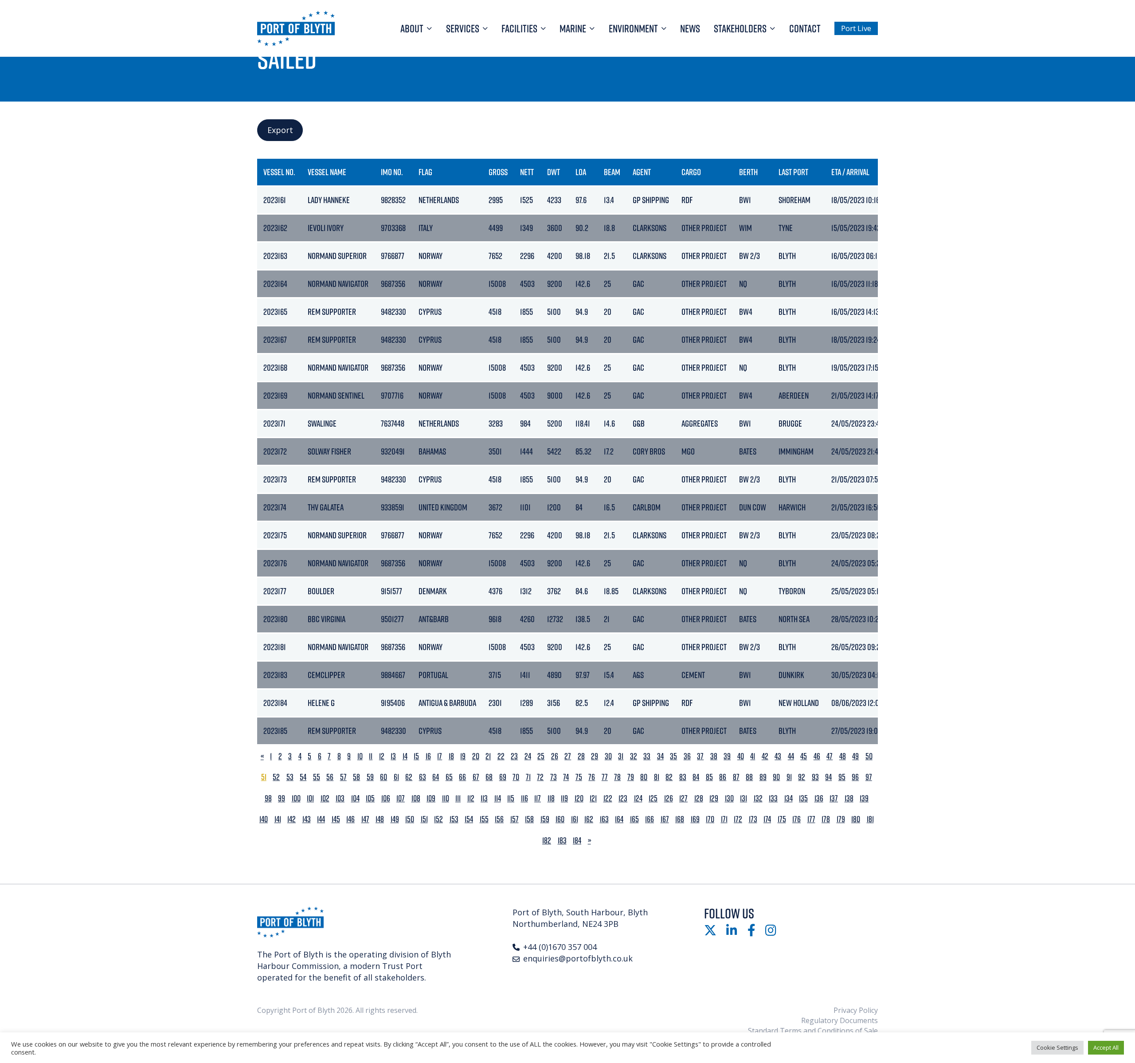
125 (653, 798)
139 (864, 798)
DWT (553, 172)
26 (554, 756)
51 (263, 777)
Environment (633, 28)
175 (782, 819)
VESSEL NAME (327, 172)
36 (687, 756)
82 (669, 777)
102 (325, 798)
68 (489, 777)
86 (722, 777)
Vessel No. (279, 172)
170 (710, 819)
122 (607, 798)
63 (422, 777)
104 (355, 798)
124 (638, 798)
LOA (580, 172)
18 (451, 756)
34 (660, 756)
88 (749, 777)
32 (633, 756)
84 (696, 777)
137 (834, 798)
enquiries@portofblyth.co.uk (578, 958)
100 (296, 798)
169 (695, 819)
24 (527, 756)
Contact (805, 28)
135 (803, 798)
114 (497, 798)
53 (290, 777)
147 (365, 819)
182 (546, 840)
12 (381, 756)
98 (268, 798)
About (411, 28)
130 (729, 798)
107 (400, 798)
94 (828, 777)
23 (514, 756)
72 (540, 777)
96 (855, 777)
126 (668, 798)
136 (818, 798)
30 (608, 756)
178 (826, 819)
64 (435, 777)
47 (829, 756)
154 (469, 819)
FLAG (425, 172)
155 (484, 819)
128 (698, 798)
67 (476, 777)
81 (656, 777)
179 (841, 819)
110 (445, 798)
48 (842, 756)
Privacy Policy (856, 1010)
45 (803, 756)
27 (567, 756)
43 (778, 756)
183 (562, 840)
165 (634, 819)
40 (740, 756)
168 (679, 819)
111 (458, 798)
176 (796, 819)
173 (753, 819)
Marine (573, 28)
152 (438, 819)
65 (449, 777)
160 (560, 819)
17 (439, 756)
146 (350, 819)
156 (499, 819)
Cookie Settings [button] (1057, 1047)
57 (343, 777)
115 (510, 798)
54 (303, 777)
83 (682, 777)
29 (594, 756)
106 (385, 798)
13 (393, 756)
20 (475, 756)
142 (291, 819)
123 (622, 798)
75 (578, 777)
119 (564, 798)
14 (405, 756)
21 (488, 756)
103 (340, 798)
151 (424, 819)
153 (454, 819)
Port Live (856, 28)
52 (276, 777)
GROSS (498, 172)
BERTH (748, 172)
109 (431, 798)
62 (408, 777)
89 (763, 777)
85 (709, 777)
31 (620, 756)
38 (713, 756)
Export (280, 130)
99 (281, 798)
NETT (527, 172)
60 (383, 777)
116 (524, 798)
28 (581, 756)
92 (801, 777)
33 (646, 756)
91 (789, 777)
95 (841, 777)
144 (321, 819)
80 (643, 777)
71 (528, 777)
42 (765, 756)
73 (553, 777)
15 (416, 756)
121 (593, 798)
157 (514, 819)
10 (360, 756)
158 (529, 819)
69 (502, 777)
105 (370, 798)
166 (649, 819)
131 (743, 798)
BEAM (612, 172)
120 (579, 798)
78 (617, 777)
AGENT (642, 172)
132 (758, 798)
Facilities (519, 28)
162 (588, 819)
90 (776, 777)
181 (870, 819)
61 (396, 777)
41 (752, 756)
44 (791, 756)
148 (380, 819)
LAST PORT (793, 172)
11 (370, 756)
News (690, 28)
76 (591, 777)
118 (551, 798)
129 (713, 798)
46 (817, 756)
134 (788, 798)
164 (619, 819)
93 (815, 777)
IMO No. (392, 172)
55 (316, 777)
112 (470, 798)
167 (665, 819)
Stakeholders (740, 28)
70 (516, 777)
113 (484, 798)
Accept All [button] (1106, 1047)
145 (336, 819)
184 (577, 840)
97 (868, 777)
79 (630, 777)
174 (767, 819)
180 (855, 819)
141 (277, 819)
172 (738, 819)
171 (724, 819)
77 (605, 777)
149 (395, 819)
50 (869, 756)
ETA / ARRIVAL (850, 172)
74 (566, 777)
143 (306, 819)
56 (329, 777)
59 (370, 777)
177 (811, 819)
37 (700, 756)
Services (462, 28)
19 (463, 756)
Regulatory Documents (839, 1020)
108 (415, 798)
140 (263, 819)
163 (604, 819)
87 (736, 777)
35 (673, 756)
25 (540, 756)
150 (409, 819)
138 (849, 798)
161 (574, 819)
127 (683, 798)
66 (462, 777)
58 (356, 777)
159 (544, 819)
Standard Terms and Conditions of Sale (813, 1031)
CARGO (691, 172)
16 (428, 756)
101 (310, 798)
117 (537, 798)
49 (855, 756)
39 (727, 756)
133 (773, 798)
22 (501, 756)
